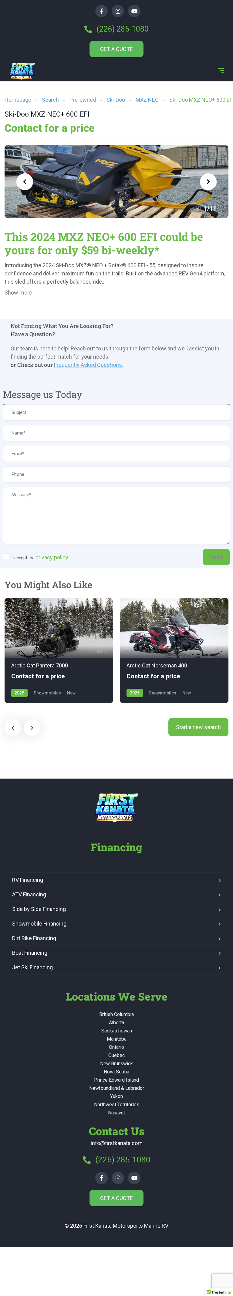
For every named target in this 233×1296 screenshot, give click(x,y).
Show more (18, 292)
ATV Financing (29, 894)
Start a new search (198, 727)
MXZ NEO (147, 100)
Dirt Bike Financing (34, 938)
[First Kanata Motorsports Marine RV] (22, 71)
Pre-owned (82, 100)
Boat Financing (29, 953)
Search (50, 100)
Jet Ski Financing (32, 967)
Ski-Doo (115, 100)
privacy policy (51, 557)
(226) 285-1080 (122, 29)
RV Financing (27, 880)
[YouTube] (134, 11)
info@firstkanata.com (117, 1143)
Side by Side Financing (39, 909)
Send (216, 557)
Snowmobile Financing (39, 923)
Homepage (18, 100)
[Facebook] (101, 11)
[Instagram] (118, 11)
